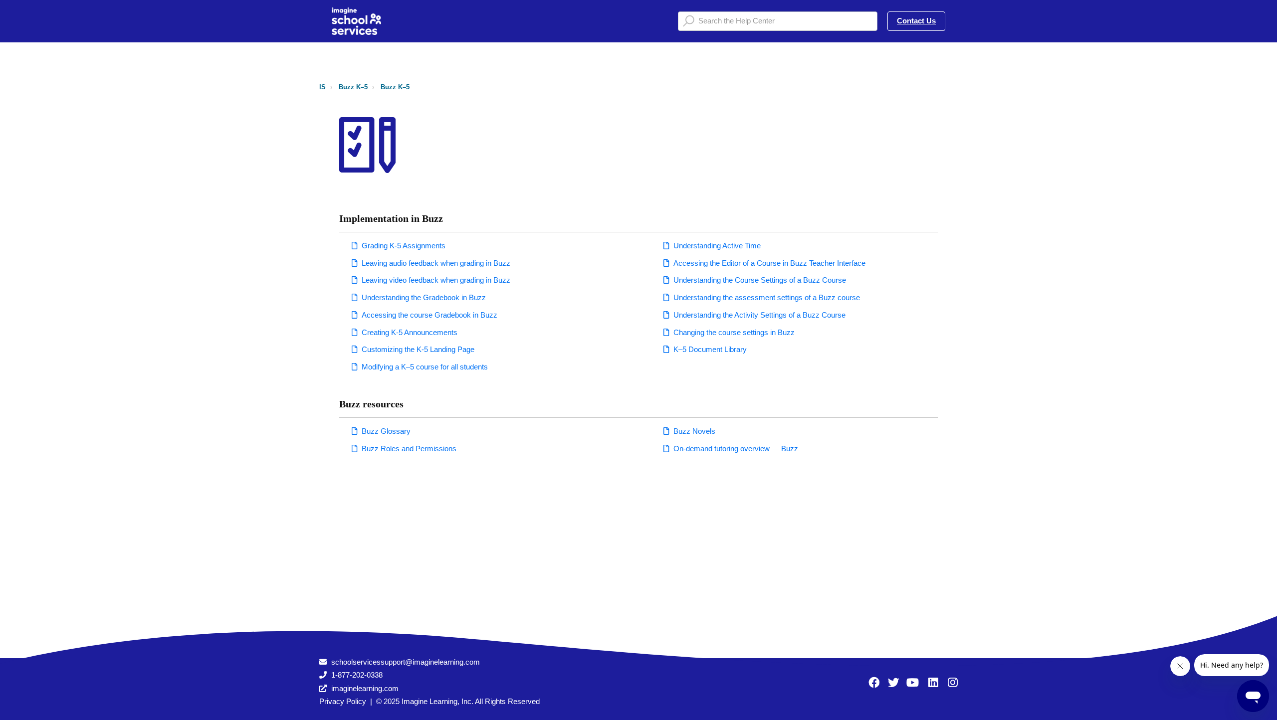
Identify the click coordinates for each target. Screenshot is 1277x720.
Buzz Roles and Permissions (409, 448)
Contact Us (916, 20)
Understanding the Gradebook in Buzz (424, 297)
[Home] (356, 21)
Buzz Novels (694, 431)
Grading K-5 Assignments (403, 245)
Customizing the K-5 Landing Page (418, 349)
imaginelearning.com (365, 688)
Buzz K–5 (353, 87)
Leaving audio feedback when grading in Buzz (436, 263)
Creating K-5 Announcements (409, 332)
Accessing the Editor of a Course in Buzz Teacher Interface (769, 263)
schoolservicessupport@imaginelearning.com (405, 662)
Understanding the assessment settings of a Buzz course (766, 297)
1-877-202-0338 (357, 675)
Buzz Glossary (386, 431)
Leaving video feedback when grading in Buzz (436, 280)
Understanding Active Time (717, 245)
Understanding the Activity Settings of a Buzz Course (759, 315)
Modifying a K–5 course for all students (425, 366)
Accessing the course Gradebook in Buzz (429, 315)
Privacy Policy (342, 701)
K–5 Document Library (710, 349)
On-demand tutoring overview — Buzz (735, 448)
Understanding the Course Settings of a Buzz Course (759, 280)
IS (322, 87)
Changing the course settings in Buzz (734, 332)
